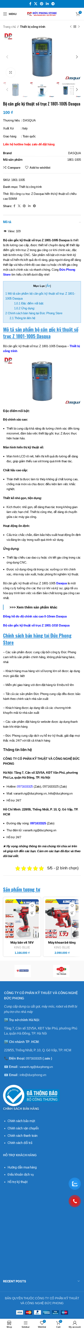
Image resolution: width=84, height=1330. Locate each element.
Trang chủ (9, 26)
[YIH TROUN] (61, 971)
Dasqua (61, 583)
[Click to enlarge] (10, 72)
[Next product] (79, 27)
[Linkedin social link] (47, 4)
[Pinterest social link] (41, 4)
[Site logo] (42, 13)
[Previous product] (71, 27)
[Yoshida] (22, 971)
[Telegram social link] (53, 4)
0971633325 (38, 823)
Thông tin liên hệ (22, 318)
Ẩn (48, 285)
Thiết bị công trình (32, 26)
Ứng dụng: (24, 308)
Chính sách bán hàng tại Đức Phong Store (33, 313)
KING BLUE (22, 947)
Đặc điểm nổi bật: (29, 303)
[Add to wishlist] (32, 905)
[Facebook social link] (30, 4)
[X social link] (36, 4)
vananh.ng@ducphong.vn (36, 1066)
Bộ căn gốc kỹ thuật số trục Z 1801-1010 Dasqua (36, 625)
